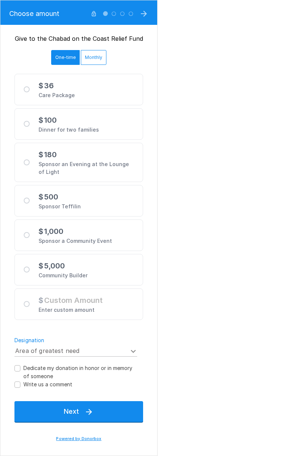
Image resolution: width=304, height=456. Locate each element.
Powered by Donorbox (78, 439)
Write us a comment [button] (47, 384)
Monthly (93, 57)
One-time (65, 57)
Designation (29, 340)
